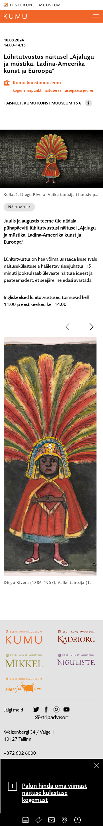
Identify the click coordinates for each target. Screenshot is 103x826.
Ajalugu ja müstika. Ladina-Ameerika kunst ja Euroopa (50, 235)
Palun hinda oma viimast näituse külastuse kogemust (54, 793)
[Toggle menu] (96, 16)
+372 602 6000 (20, 753)
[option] (50, 461)
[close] (97, 765)
